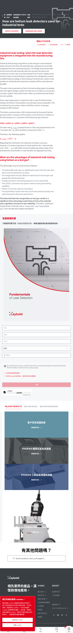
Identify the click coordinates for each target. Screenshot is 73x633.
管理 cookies (17, 625)
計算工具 (41, 595)
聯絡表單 (55, 604)
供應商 (40, 609)
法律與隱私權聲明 (44, 602)
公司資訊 (41, 606)
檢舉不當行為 (42, 613)
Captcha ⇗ (27, 395)
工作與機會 (56, 595)
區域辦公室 (56, 591)
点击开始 (19, 393)
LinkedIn (42, 44)
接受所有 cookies (17, 620)
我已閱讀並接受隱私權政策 (13, 373)
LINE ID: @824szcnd (59, 608)
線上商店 (41, 591)
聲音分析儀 (41, 599)
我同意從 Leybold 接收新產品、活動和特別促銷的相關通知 (21, 376)
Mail (68, 44)
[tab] (13, 406)
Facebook (54, 44)
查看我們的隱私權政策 (16, 614)
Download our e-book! (33, 31)
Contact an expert (12, 31)
